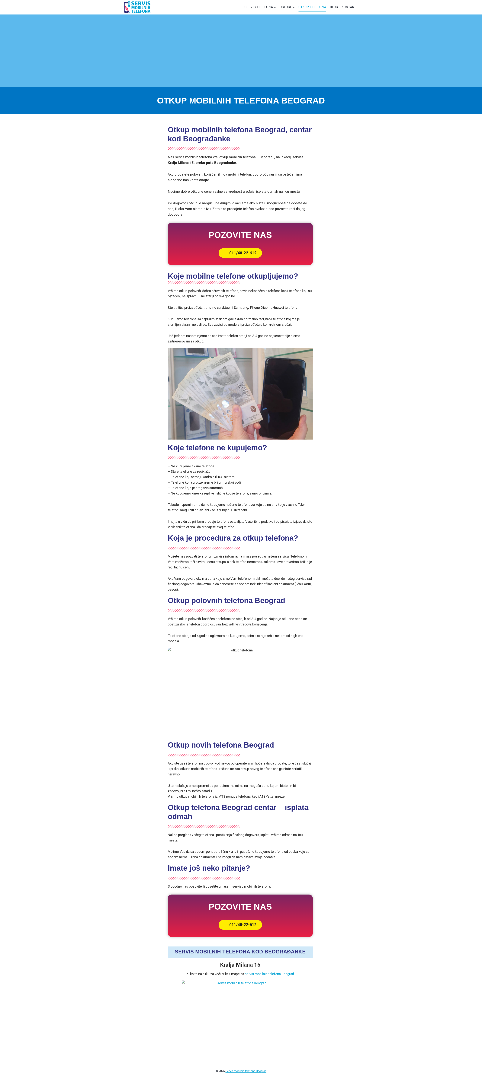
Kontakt (349, 7)
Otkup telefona (312, 7)
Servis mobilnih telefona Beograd (246, 1071)
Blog (334, 7)
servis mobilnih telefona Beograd (269, 974)
